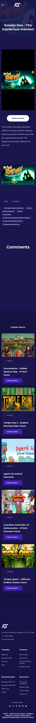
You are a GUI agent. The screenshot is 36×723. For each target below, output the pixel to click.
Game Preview (18, 118)
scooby (19, 211)
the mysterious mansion (11, 224)
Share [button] (6, 201)
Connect (5, 661)
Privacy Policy (24, 690)
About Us (5, 655)
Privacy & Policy (17, 702)
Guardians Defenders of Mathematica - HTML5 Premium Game (16, 528)
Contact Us (23, 694)
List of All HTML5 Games (25, 662)
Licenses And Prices (9, 685)
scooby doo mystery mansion (13, 221)
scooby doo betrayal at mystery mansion (16, 218)
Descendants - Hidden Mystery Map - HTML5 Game (15, 371)
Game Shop (24, 655)
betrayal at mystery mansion (14, 208)
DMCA (4, 692)
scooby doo (7, 214)
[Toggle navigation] (32, 4)
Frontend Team (7, 658)
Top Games (23, 658)
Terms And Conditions (23, 683)
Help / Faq (5, 689)
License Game (12, 381)
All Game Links (25, 667)
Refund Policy (24, 687)
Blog (3, 665)
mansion (29, 208)
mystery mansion (8, 211)
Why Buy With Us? (8, 682)
